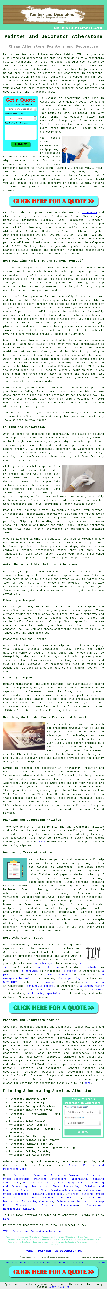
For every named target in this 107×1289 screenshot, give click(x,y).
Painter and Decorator (62, 1197)
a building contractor (43, 989)
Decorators (94, 1175)
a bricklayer (44, 963)
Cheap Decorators (15, 1194)
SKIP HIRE (10, 982)
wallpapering (12, 908)
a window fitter (92, 986)
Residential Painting (30, 1175)
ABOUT (74, 28)
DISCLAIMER (96, 28)
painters (9, 242)
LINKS (65, 28)
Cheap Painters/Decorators (60, 1190)
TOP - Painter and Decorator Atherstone (32, 1231)
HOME (56, 28)
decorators (21, 1079)
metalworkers (94, 989)
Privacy (101, 1262)
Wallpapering (93, 1190)
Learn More (56, 1287)
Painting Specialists (38, 1182)
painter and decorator (56, 65)
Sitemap (5, 1262)
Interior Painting (79, 1194)
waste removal (59, 974)
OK (68, 1287)
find (14, 1027)
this (42, 841)
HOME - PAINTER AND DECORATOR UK (53, 1251)
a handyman (30, 971)
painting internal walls (22, 900)
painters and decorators (61, 73)
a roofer (70, 971)
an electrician (48, 967)
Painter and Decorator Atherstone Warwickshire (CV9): (43, 54)
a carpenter (51, 982)
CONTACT (84, 28)
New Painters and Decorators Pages (28, 1262)
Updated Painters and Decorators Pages (65, 1262)
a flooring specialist (45, 993)
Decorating (79, 1179)
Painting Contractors (50, 1179)
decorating (11, 919)
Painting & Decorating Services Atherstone (49, 1091)
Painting (9, 212)
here (87, 1083)
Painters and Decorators (75, 1201)
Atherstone (89, 212)
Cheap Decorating (16, 1179)
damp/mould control (41, 986)
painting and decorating (82, 878)
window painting (69, 978)
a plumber (92, 967)
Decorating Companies (66, 1175)
